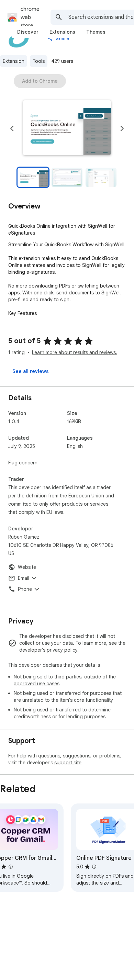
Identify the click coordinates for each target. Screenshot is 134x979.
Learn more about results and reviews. (74, 352)
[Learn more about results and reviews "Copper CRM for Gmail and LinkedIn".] (10, 866)
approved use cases (36, 683)
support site (67, 762)
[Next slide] (122, 128)
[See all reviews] (30, 371)
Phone (25, 589)
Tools (39, 61)
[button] (67, 128)
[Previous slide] (12, 128)
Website (27, 567)
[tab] (28, 32)
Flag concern (22, 463)
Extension (13, 61)
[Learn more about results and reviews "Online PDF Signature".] (94, 866)
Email (23, 578)
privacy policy (62, 650)
